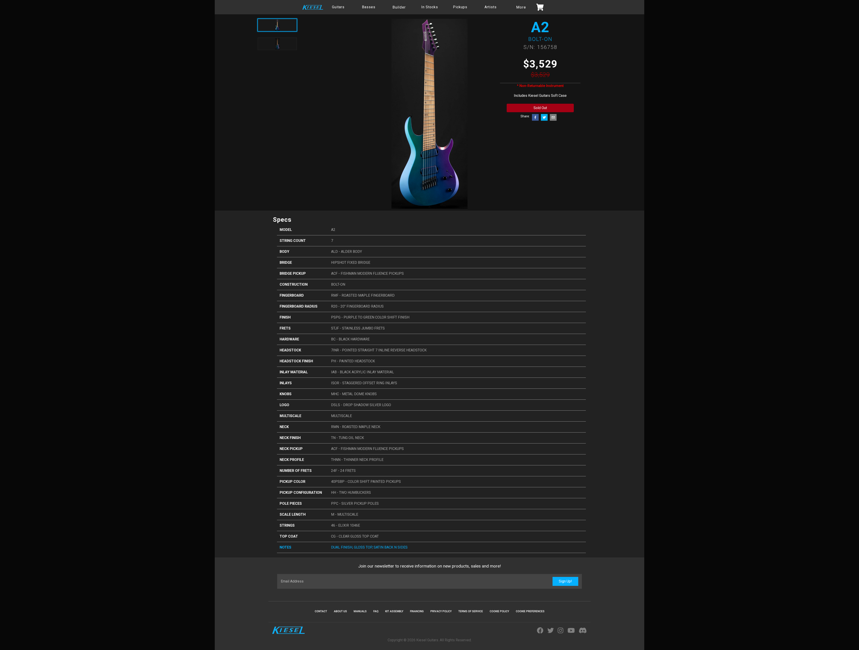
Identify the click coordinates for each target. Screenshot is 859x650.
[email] (553, 117)
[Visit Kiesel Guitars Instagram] (560, 630)
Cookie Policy (499, 611)
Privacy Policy (441, 611)
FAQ (375, 611)
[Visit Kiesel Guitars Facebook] (540, 630)
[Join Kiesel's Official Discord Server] (583, 630)
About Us (340, 611)
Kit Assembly (394, 611)
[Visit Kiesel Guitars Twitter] (550, 630)
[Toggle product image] (277, 44)
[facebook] (535, 117)
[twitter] (544, 117)
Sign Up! (565, 581)
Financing (417, 611)
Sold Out (540, 108)
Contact (321, 611)
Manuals (360, 611)
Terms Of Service (470, 611)
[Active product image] (277, 25)
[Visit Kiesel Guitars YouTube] (571, 630)
